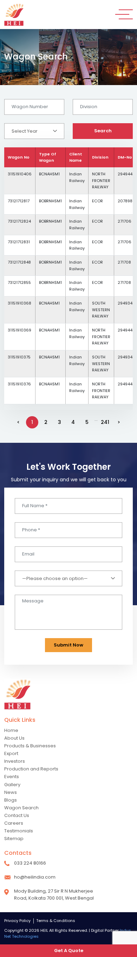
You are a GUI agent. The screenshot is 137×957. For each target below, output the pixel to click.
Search (103, 130)
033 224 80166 (30, 863)
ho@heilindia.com (35, 877)
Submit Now (68, 645)
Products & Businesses (30, 745)
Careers (13, 823)
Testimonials (18, 830)
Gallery (12, 784)
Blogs (10, 800)
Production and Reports (31, 769)
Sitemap (14, 838)
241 (105, 422)
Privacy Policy (17, 920)
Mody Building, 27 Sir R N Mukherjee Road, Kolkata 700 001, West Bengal (54, 894)
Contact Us (16, 815)
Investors (14, 761)
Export (11, 753)
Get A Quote (68, 950)
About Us (14, 738)
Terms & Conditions (55, 920)
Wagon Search (21, 807)
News (10, 792)
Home (11, 730)
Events (11, 776)
